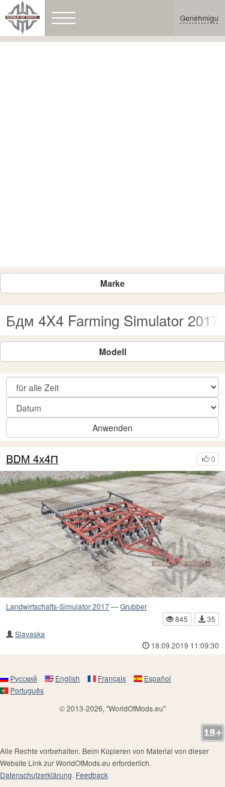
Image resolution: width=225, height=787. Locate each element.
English (67, 678)
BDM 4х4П (32, 459)
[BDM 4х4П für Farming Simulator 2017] (112, 534)
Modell (113, 352)
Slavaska (30, 634)
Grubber (133, 606)
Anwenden (112, 428)
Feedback (92, 775)
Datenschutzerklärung (36, 775)
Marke (112, 283)
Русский (23, 678)
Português (27, 690)
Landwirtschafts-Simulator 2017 (57, 606)
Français (112, 678)
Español (157, 678)
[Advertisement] (112, 154)
